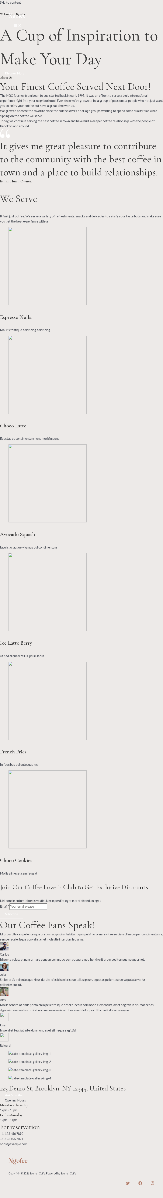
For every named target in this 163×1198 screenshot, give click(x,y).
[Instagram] (153, 1184)
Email (4, 906)
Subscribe (11, 914)
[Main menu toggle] (17, 26)
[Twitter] (128, 1184)
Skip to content (10, 2)
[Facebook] (140, 1184)
